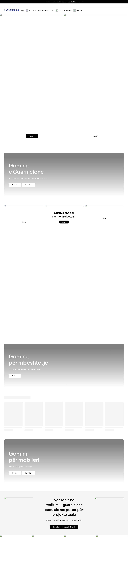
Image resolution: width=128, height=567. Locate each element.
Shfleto (32, 136)
